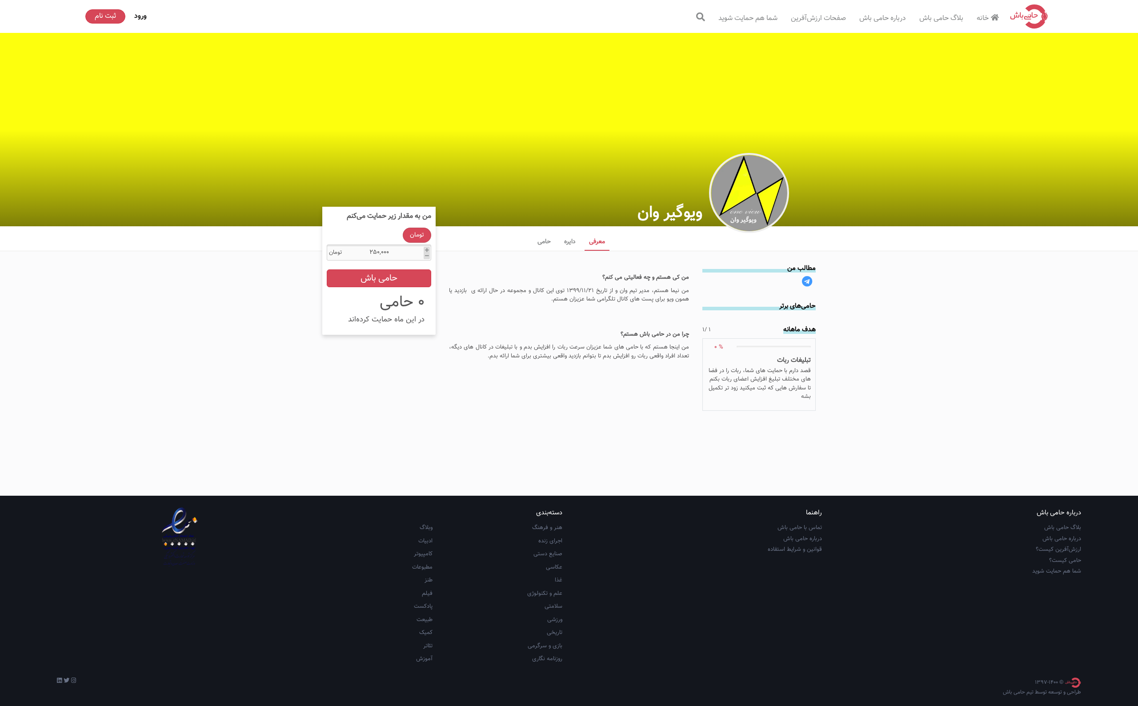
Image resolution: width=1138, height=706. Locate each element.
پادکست (423, 606)
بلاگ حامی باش (941, 18)
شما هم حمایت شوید (747, 18)
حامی (544, 242)
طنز (429, 580)
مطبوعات (422, 567)
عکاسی (554, 567)
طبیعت (425, 619)
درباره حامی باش (882, 18)
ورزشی (554, 619)
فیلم (427, 593)
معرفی (597, 242)
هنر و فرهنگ (547, 527)
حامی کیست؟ (1065, 560)
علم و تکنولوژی (544, 593)
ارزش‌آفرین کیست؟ (1058, 549)
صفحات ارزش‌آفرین (818, 18)
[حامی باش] (1029, 16)
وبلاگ (426, 527)
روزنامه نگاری (547, 658)
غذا (558, 580)
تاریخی (554, 632)
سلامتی (553, 606)
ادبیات (425, 541)
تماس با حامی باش (799, 527)
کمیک (426, 632)
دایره (570, 242)
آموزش (424, 658)
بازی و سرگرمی (545, 646)
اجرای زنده (550, 541)
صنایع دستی (547, 554)
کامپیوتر (423, 554)
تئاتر (428, 646)
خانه (983, 18)
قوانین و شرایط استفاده (795, 549)
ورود (140, 16)
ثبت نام (105, 16)
